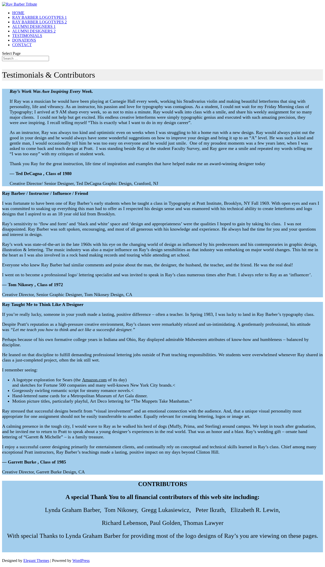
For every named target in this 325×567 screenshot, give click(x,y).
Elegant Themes (36, 560)
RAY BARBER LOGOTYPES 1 (39, 17)
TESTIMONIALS (27, 35)
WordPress (81, 560)
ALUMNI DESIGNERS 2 (34, 31)
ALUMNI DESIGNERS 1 (34, 26)
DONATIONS (24, 40)
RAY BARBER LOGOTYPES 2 (39, 22)
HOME (18, 13)
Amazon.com (94, 379)
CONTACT (22, 45)
